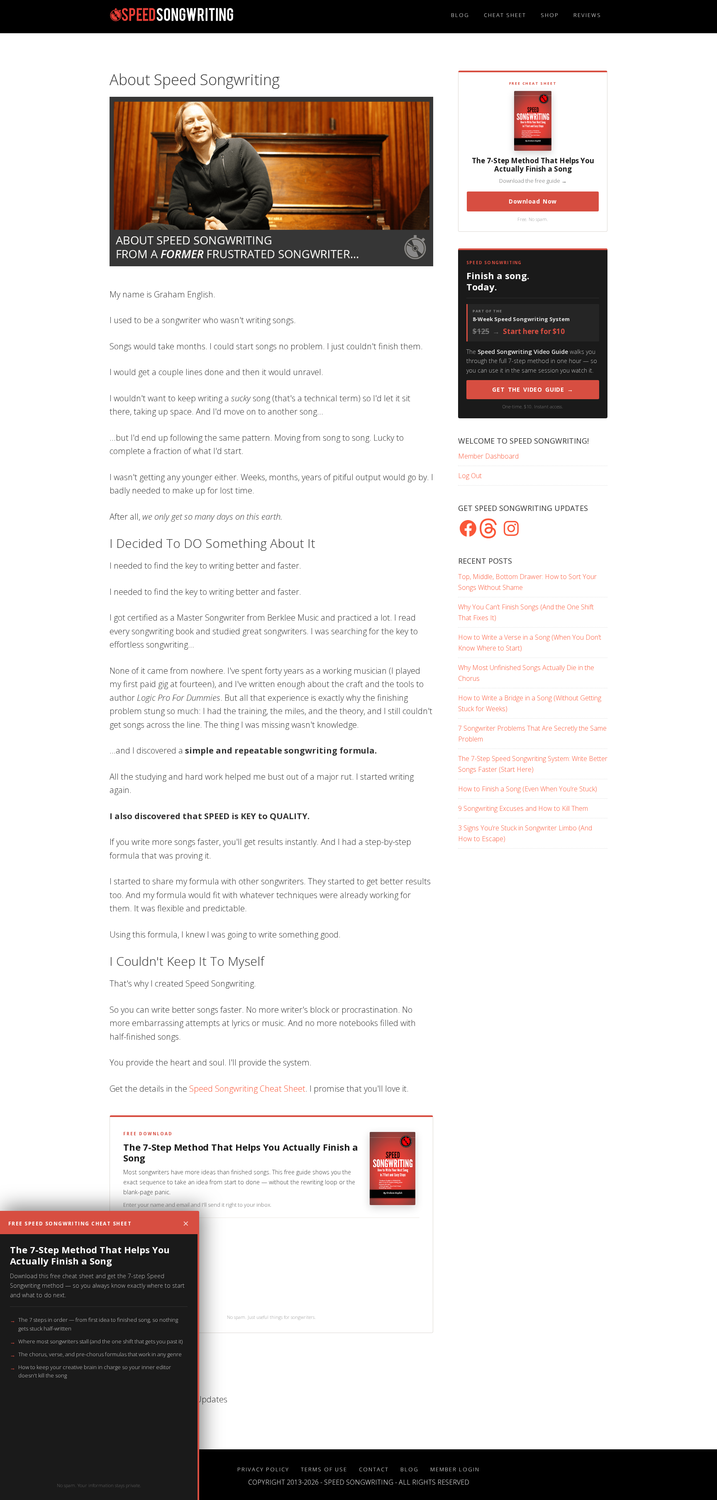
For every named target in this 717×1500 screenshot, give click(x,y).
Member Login (455, 1469)
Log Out (470, 475)
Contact (374, 1469)
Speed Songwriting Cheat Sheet (247, 1088)
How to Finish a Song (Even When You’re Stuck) (527, 788)
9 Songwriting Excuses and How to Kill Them (523, 808)
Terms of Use (324, 1469)
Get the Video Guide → (532, 389)
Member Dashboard (488, 456)
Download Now (533, 201)
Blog (409, 1469)
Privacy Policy (263, 1469)
